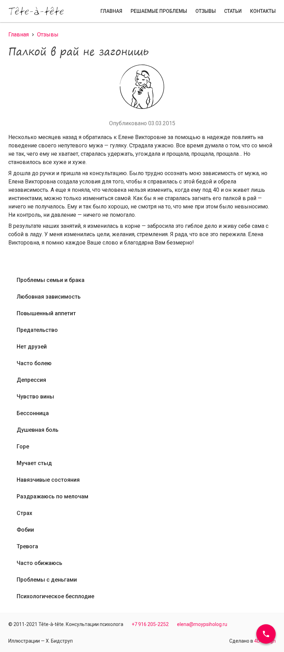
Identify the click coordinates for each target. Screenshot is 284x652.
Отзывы (205, 11)
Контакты (263, 11)
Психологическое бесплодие (55, 596)
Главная (111, 11)
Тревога (27, 546)
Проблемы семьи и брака (51, 280)
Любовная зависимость (49, 296)
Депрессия (31, 380)
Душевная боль (38, 430)
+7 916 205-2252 (150, 624)
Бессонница (33, 413)
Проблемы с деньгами (47, 579)
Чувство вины (35, 396)
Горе (23, 446)
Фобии (25, 529)
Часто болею (34, 363)
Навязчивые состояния (48, 480)
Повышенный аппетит (46, 313)
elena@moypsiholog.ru (202, 624)
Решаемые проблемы (159, 11)
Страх (24, 513)
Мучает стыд (34, 463)
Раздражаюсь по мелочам (52, 496)
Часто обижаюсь (39, 563)
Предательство (37, 330)
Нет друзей (32, 346)
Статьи (233, 11)
